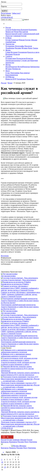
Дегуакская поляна (8, 276)
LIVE (7, 17)
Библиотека (35, 67)
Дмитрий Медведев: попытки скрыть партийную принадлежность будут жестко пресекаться (20, 374)
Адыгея (8, 30)
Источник (5, 256)
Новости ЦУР (10, 79)
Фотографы (19, 46)
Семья (7, 52)
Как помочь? (25, 73)
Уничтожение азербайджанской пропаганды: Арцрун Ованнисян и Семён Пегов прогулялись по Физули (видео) (20, 307)
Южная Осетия (24, 40)
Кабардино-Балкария (20, 30)
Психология (21, 58)
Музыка (25, 48)
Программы (15, 73)
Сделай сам (25, 60)
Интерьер (9, 54)
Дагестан (9, 36)
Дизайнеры (9, 48)
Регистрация (6, 13)
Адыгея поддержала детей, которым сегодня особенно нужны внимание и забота (18, 363)
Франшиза (13, 442)
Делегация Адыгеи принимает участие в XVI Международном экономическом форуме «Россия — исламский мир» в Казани (20, 385)
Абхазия (34, 40)
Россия (8, 27)
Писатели (28, 46)
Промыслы (16, 69)
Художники (10, 46)
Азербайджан (10, 42)
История (14, 52)
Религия (16, 54)
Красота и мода (33, 52)
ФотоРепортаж (11, 67)
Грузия (8, 40)
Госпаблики (21, 79)
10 (2, 462)
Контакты (5, 442)
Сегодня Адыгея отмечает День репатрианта (18, 280)
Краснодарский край (13, 34)
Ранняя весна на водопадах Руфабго (15, 284)
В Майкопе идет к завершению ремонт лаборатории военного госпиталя (16, 355)
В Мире (8, 38)
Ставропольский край (30, 34)
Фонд (7, 71)
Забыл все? (16, 13)
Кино (30, 48)
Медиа (8, 65)
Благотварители (11, 75)
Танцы (35, 48)
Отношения (22, 52)
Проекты (29, 79)
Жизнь (8, 50)
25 (5, 467)
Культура (29, 58)
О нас (7, 73)
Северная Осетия (19, 36)
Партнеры (33, 442)
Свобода (8, 56)
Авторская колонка (12, 60)
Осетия (29, 440)
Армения (14, 40)
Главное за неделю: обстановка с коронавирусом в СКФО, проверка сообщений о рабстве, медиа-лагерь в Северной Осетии (20, 294)
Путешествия (10, 58)
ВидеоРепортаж (24, 67)
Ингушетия (23, 32)
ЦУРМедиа (9, 77)
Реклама (18, 48)
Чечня (16, 32)
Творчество (9, 44)
